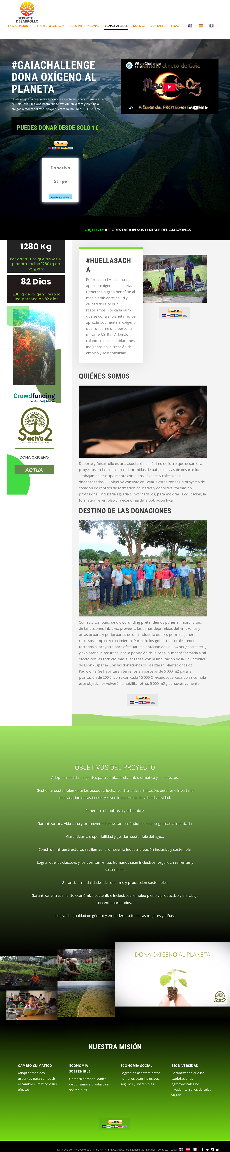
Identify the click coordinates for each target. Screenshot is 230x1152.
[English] (190, 31)
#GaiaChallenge (116, 26)
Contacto (158, 26)
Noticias (139, 26)
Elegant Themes (36, 1145)
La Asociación (18, 26)
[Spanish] (201, 31)
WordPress (72, 1145)
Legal (175, 26)
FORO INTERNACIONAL (84, 26)
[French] (212, 31)
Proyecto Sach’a (49, 26)
